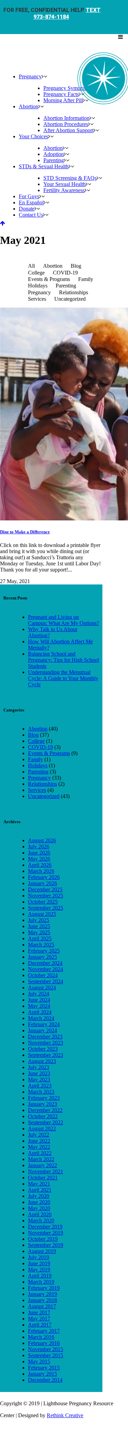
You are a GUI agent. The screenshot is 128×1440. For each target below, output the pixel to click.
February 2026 (44, 877)
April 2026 (40, 865)
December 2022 (45, 1110)
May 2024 (39, 1006)
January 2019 (42, 1294)
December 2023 (45, 1036)
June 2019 (39, 1263)
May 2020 (39, 1208)
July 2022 (38, 1135)
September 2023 (45, 1055)
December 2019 (45, 1227)
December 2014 (45, 1380)
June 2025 (39, 926)
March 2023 (41, 1092)
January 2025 (42, 957)
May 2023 (39, 1079)
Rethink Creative (65, 1415)
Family (35, 759)
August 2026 (42, 840)
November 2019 (45, 1233)
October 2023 (43, 1049)
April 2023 (40, 1086)
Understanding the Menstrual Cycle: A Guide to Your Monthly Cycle (63, 678)
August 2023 (42, 1061)
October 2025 (43, 902)
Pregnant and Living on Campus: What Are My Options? (63, 620)
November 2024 (45, 969)
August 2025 (42, 914)
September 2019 (45, 1245)
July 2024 (38, 994)
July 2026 (38, 846)
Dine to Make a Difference (25, 531)
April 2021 (40, 1190)
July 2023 (38, 1067)
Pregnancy (39, 778)
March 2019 (41, 1282)
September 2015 (45, 1355)
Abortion (37, 729)
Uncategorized (43, 796)
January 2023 (42, 1104)
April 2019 (40, 1276)
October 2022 (43, 1116)
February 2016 (44, 1343)
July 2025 (38, 920)
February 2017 (44, 1331)
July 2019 (38, 1257)
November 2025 (45, 895)
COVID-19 (40, 747)
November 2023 (45, 1043)
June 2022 (39, 1141)
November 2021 (45, 1171)
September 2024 (45, 981)
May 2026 (39, 859)
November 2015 (45, 1349)
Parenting (38, 771)
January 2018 (42, 1300)
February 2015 (44, 1368)
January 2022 (42, 1165)
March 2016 (41, 1337)
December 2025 (45, 889)
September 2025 (45, 908)
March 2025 (41, 945)
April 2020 (40, 1214)
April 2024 (40, 1012)
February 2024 (44, 1024)
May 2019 (39, 1269)
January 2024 (42, 1030)
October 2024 (43, 975)
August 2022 (42, 1128)
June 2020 (39, 1202)
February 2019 (44, 1288)
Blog (33, 735)
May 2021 (39, 1184)
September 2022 (45, 1122)
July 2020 (38, 1196)
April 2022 (40, 1153)
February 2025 (44, 951)
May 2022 (39, 1147)
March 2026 (41, 871)
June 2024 (39, 1000)
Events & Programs (49, 753)
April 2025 (40, 938)
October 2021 (43, 1177)
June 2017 (39, 1312)
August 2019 (42, 1251)
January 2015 (42, 1374)
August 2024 (42, 987)
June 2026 (39, 853)
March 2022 (41, 1159)
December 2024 (45, 963)
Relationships (42, 784)
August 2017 (42, 1306)
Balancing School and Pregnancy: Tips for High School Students (63, 660)
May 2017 (39, 1318)
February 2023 (44, 1098)
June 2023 (39, 1073)
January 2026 (42, 883)
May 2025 (39, 932)
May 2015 (39, 1361)
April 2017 (40, 1325)
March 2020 (41, 1220)
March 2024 (41, 1018)
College (36, 741)
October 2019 (43, 1239)
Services (37, 790)
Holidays (37, 765)
